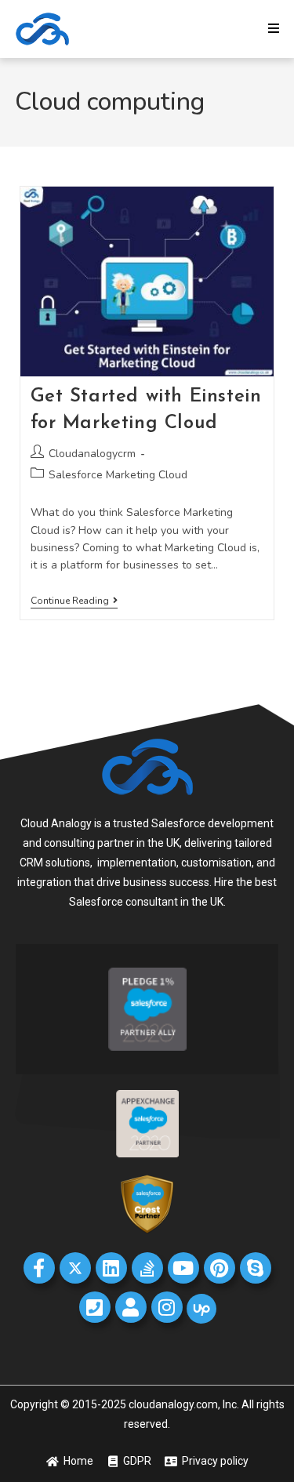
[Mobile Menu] (274, 29)
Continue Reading (74, 601)
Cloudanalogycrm (92, 453)
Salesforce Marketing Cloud (118, 474)
